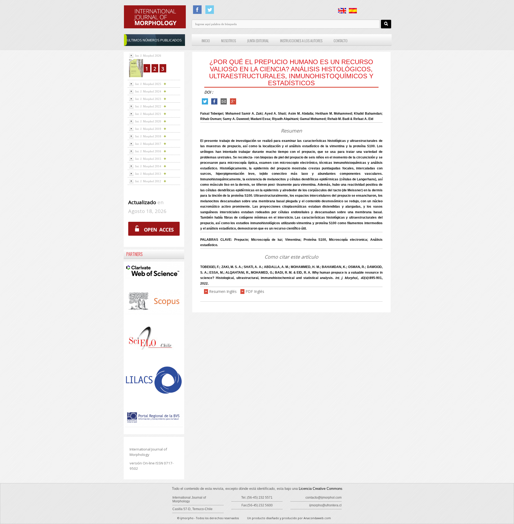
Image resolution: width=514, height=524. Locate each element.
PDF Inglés (254, 291)
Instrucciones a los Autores (301, 40)
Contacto (340, 40)
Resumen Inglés (223, 291)
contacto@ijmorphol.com (323, 497)
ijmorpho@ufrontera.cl (325, 505)
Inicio (206, 40)
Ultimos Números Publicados (154, 40)
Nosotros (228, 40)
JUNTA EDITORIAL (258, 40)
